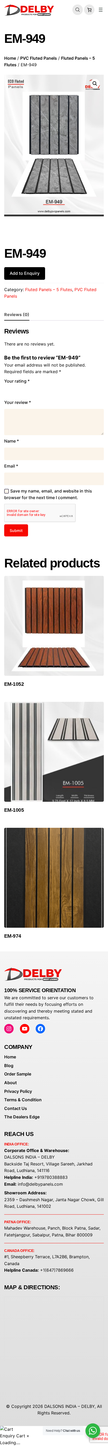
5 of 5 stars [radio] (38, 391)
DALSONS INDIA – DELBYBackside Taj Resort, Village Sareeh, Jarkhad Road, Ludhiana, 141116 (48, 1163)
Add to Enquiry (25, 273)
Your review (17, 402)
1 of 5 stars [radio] (7, 391)
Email (11, 466)
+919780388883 (51, 1177)
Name (11, 441)
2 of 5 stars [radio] (15, 391)
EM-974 (12, 936)
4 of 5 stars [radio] (30, 391)
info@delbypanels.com (40, 1184)
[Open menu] (101, 10)
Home (10, 58)
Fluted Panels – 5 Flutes (48, 289)
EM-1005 (14, 810)
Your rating (17, 381)
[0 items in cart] (89, 10)
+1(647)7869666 (57, 1270)
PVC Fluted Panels (38, 58)
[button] (95, 83)
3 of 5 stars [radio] (22, 391)
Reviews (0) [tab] (16, 314)
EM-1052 (14, 684)
